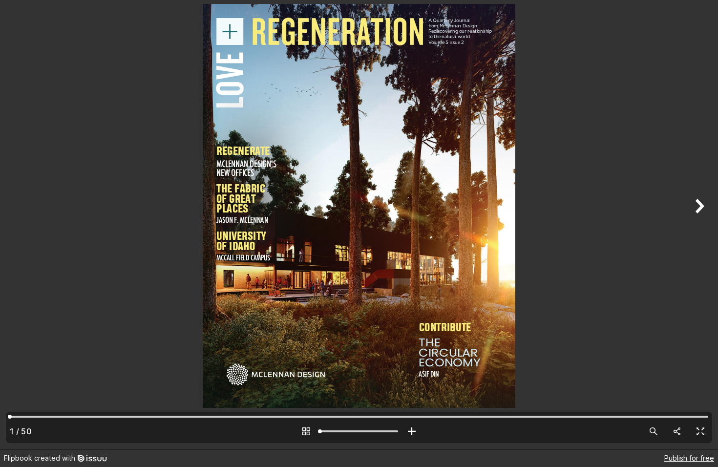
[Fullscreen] (700, 431)
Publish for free (689, 458)
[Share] (677, 431)
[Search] (653, 431)
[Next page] (698, 224)
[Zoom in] (412, 431)
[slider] (359, 431)
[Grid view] (306, 431)
